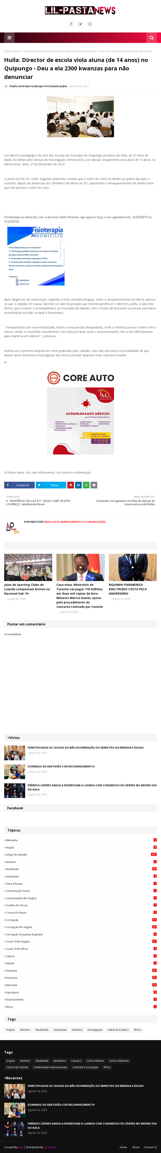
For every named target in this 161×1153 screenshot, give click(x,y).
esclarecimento (81, 999)
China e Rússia (81, 884)
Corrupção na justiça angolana (81, 934)
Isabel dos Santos (118, 1030)
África (81, 1007)
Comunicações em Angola (81, 898)
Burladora (60, 1061)
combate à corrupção (85, 1067)
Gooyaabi (50, 1147)
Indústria (77, 1030)
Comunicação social (81, 891)
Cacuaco (76, 1061)
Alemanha (81, 840)
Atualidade (81, 869)
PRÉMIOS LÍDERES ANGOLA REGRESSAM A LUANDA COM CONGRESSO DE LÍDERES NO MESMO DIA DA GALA (92, 787)
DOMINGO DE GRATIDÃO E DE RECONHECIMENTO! (61, 766)
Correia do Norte (81, 912)
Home (123, 1147)
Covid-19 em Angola (81, 941)
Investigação (95, 1030)
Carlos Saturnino (119, 1061)
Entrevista (81, 985)
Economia (81, 978)
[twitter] (80, 24)
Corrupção (81, 920)
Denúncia (81, 970)
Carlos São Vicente (17, 1067)
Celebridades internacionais (50, 1067)
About (136, 1147)
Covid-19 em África (81, 949)
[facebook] (71, 24)
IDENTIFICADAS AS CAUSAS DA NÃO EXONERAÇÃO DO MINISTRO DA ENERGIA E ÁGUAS (86, 747)
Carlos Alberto (95, 1061)
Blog (20, 1147)
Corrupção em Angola (81, 927)
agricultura (81, 992)
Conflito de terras (81, 905)
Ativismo (81, 862)
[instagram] (90, 24)
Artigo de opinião (81, 854)
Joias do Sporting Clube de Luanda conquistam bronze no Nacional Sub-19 (27, 589)
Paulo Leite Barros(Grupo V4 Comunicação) (38, 86)
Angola (81, 847)
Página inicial (11, 51)
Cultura (81, 956)
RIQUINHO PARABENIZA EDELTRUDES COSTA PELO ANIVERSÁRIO (128, 589)
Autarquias (81, 876)
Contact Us (150, 1147)
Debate (81, 963)
